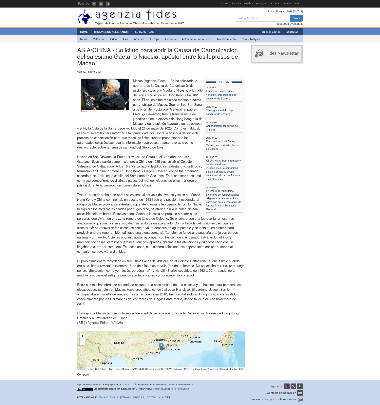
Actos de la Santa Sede (196, 39)
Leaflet (89, 368)
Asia (125, 39)
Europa (154, 39)
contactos (292, 32)
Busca (296, 18)
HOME (84, 32)
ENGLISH (236, 3)
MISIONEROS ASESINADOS (111, 32)
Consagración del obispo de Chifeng (222, 127)
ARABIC (298, 3)
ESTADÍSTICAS (144, 32)
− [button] (82, 342)
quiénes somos (271, 32)
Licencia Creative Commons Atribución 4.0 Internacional (162, 389)
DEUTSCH (274, 3)
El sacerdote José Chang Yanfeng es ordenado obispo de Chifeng (222, 144)
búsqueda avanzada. (289, 24)
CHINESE (286, 3)
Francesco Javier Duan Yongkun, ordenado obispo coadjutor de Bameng (221, 94)
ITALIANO (224, 3)
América (139, 39)
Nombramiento (226, 39)
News (83, 39)
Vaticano (98, 39)
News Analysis (251, 39)
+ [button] (82, 336)
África (113, 39)
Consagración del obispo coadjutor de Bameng (220, 112)
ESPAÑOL (248, 3)
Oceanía (170, 39)
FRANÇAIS (261, 3)
